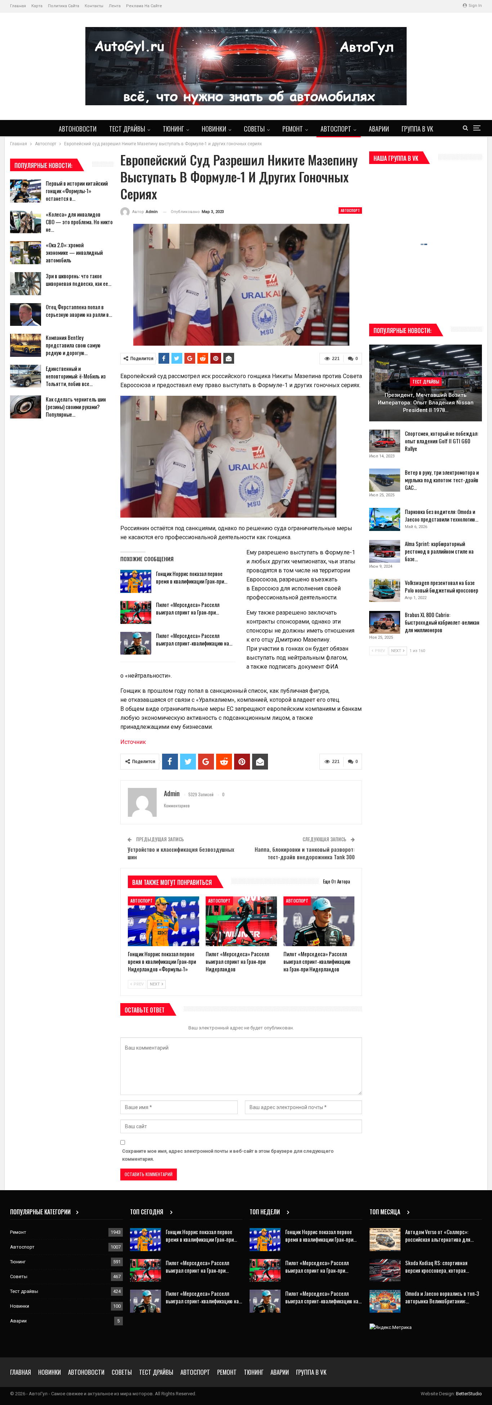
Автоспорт (336, 128)
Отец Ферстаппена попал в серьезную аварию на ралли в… (79, 310)
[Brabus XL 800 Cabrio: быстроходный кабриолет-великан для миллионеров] (384, 622)
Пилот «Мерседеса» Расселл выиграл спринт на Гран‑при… (187, 608)
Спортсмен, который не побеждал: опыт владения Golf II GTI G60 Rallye (441, 440)
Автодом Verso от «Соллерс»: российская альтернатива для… (439, 1235)
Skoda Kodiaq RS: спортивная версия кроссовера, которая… (437, 1266)
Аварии (379, 128)
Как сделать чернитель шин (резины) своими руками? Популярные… (76, 406)
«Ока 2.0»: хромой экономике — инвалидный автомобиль (74, 252)
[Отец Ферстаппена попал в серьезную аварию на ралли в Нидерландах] (25, 314)
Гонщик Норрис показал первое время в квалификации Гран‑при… (191, 577)
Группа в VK (417, 128)
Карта (37, 6)
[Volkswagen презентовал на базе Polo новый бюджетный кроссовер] (384, 590)
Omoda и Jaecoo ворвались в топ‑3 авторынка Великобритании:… (442, 1297)
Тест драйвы (127, 128)
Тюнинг (173, 128)
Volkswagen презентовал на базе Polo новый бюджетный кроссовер (441, 586)
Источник (133, 742)
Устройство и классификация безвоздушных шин (181, 853)
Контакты (94, 6)
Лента (115, 6)
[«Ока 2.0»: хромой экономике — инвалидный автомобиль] (25, 252)
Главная (18, 6)
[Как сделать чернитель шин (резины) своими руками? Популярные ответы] (25, 406)
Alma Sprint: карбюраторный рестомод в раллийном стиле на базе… (439, 551)
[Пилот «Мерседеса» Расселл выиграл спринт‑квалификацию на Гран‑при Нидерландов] (135, 643)
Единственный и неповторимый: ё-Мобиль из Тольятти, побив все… (76, 375)
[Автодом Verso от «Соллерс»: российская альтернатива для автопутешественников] (385, 1239)
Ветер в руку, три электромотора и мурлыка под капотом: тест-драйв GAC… (442, 479)
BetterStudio (469, 1393)
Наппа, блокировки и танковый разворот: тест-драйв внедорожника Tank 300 (305, 853)
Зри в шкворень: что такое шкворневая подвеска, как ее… (78, 279)
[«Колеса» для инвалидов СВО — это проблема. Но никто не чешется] (25, 222)
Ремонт (292, 128)
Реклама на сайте (144, 6)
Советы (254, 128)
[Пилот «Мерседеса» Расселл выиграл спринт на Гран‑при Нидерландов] (135, 612)
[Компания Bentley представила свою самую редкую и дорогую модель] (25, 345)
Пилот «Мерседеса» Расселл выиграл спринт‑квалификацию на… (194, 639)
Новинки (214, 128)
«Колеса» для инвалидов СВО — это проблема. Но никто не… (79, 221)
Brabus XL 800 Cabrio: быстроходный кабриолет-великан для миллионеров (442, 622)
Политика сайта (63, 6)
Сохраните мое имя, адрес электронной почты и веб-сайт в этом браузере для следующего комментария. (228, 1155)
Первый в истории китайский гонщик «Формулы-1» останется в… (77, 190)
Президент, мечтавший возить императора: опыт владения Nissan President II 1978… (426, 402)
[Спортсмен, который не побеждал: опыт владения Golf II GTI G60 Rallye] (384, 441)
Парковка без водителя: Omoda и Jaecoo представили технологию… (441, 515)
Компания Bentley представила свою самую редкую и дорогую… (73, 344)
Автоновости (78, 128)
